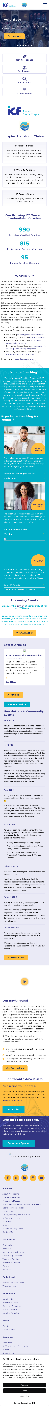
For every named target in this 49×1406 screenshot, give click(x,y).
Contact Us (8, 1232)
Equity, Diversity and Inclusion (16, 1215)
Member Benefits (11, 1313)
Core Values (8, 1211)
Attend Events (24, 93)
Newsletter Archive (12, 1100)
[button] (2, 28)
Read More (11, 682)
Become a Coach (10, 1303)
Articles (6, 1350)
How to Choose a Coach (13, 1283)
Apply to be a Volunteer (13, 1252)
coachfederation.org (24, 359)
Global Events (9, 1330)
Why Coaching (9, 1286)
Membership (8, 1299)
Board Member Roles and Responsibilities (21, 1204)
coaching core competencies (30, 335)
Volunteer (7, 1249)
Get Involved (8, 1245)
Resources (7, 1343)
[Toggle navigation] (45, 3)
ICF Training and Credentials (15, 1346)
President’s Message (12, 1201)
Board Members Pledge (13, 1208)
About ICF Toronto (11, 1194)
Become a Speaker (11, 1263)
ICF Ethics (7, 1222)
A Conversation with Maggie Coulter (24, 655)
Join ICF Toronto (10, 1310)
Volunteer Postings (11, 1259)
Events (6, 1326)
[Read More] (7, 678)
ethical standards (37, 337)
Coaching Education (12, 1306)
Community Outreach (12, 1255)
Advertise (7, 1269)
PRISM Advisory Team (13, 1229)
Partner (6, 1266)
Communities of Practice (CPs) (20, 354)
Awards (6, 1225)
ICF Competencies (11, 1218)
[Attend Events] (24, 90)
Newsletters (8, 1353)
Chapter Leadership (11, 1197)
